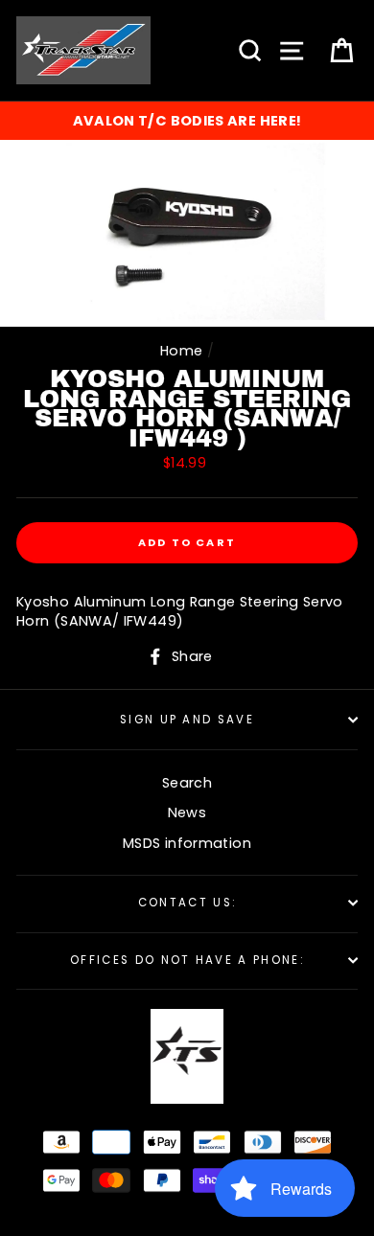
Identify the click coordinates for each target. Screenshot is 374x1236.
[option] (187, 120)
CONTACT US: (187, 902)
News (187, 812)
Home (181, 350)
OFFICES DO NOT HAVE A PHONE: (187, 960)
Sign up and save (187, 719)
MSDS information (187, 843)
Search (187, 782)
